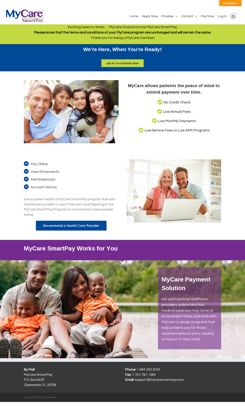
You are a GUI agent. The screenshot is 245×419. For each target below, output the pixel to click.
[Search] (233, 16)
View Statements (45, 172)
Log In (8, 4)
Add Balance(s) (43, 179)
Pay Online (39, 164)
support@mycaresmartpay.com (159, 380)
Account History (44, 187)
